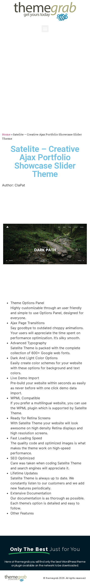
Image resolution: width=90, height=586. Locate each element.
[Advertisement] (45, 83)
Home (6, 134)
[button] (45, 28)
